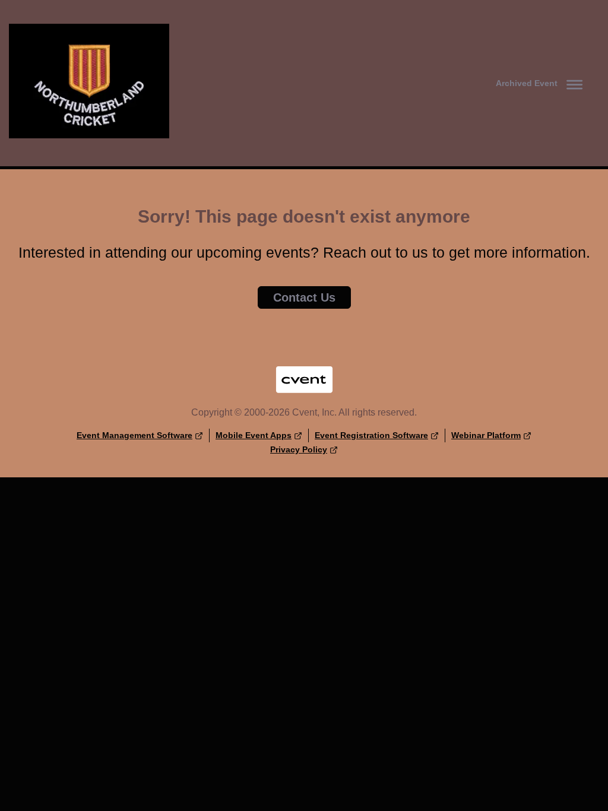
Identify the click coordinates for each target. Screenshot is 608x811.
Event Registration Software (371, 435)
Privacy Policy (298, 449)
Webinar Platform (486, 435)
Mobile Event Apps (254, 435)
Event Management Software (134, 435)
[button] (541, 83)
